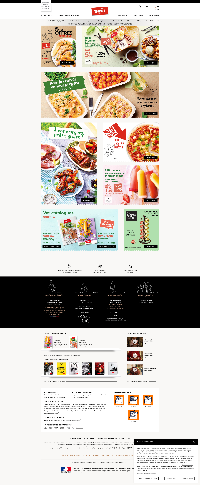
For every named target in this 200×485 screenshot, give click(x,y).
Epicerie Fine (75, 411)
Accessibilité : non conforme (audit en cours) (70, 444)
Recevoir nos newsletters (72, 355)
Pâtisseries (101, 409)
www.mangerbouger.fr (129, 456)
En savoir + (79, 428)
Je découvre (151, 113)
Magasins (75, 395)
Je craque (151, 63)
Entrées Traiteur (83, 404)
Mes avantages (154, 15)
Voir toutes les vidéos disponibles (137, 381)
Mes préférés (138, 15)
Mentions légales (81, 442)
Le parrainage (61, 397)
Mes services (123, 15)
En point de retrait (49, 397)
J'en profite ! (67, 63)
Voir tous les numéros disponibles (54, 381)
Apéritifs (74, 404)
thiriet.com (45, 442)
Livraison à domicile (100, 395)
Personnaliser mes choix (148, 478)
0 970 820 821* (115, 302)
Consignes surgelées (85, 395)
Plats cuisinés (65, 406)
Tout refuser (171, 478)
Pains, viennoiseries (50, 411)
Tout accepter (188, 478)
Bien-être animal (129, 442)
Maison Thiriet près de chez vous (85, 301)
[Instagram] (85, 316)
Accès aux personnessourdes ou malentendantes (115, 319)
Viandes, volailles (92, 406)
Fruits (79, 409)
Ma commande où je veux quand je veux (85, 307)
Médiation (121, 442)
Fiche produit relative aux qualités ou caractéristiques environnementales (103, 444)
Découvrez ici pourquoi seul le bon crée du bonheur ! (54, 302)
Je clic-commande (51, 247)
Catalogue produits (93, 442)
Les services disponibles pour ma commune (60, 442)
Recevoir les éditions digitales (53, 355)
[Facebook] (80, 316)
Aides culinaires (71, 409)
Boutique (97, 411)
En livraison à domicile (51, 395)
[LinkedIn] (87, 321)
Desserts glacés (92, 409)
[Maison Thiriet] (100, 11)
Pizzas (46, 406)
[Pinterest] (82, 321)
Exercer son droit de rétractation (133, 444)
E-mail (115, 315)
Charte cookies (113, 442)
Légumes (101, 406)
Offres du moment (50, 404)
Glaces (84, 409)
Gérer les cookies (187, 465)
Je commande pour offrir (80, 397)
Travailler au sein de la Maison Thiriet (145, 301)
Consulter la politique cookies (146, 473)
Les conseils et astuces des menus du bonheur (66, 420)
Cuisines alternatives (63, 411)
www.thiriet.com (169, 448)
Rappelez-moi (115, 312)
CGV (75, 442)
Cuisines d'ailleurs (54, 406)
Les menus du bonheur (69, 15)
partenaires (182, 448)
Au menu (47, 420)
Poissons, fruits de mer (78, 406)
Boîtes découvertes (87, 411)
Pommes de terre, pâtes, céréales (54, 409)
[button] (147, 7)
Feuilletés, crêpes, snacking (97, 404)
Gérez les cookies (103, 442)
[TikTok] (89, 316)
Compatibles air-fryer (63, 404)
